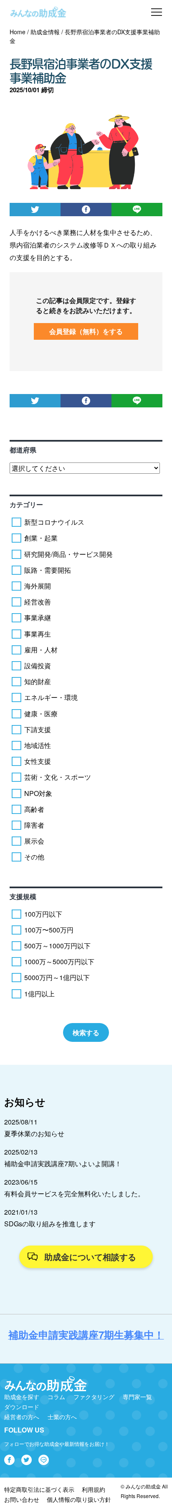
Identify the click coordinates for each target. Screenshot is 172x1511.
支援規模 (23, 896)
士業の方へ (62, 1416)
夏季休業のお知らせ (34, 1133)
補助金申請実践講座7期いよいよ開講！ (62, 1163)
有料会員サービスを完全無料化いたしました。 (74, 1193)
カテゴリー (26, 504)
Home (17, 32)
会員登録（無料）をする (86, 331)
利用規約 (93, 1489)
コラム (56, 1396)
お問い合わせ (21, 1499)
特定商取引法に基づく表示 (39, 1489)
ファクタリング (93, 1396)
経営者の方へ (21, 1416)
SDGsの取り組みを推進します (50, 1223)
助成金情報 (45, 32)
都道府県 (23, 450)
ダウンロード (21, 1406)
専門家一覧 (137, 1396)
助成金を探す (21, 1396)
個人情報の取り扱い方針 (79, 1499)
